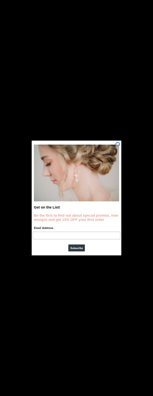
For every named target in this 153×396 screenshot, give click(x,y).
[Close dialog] (118, 144)
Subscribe (76, 248)
